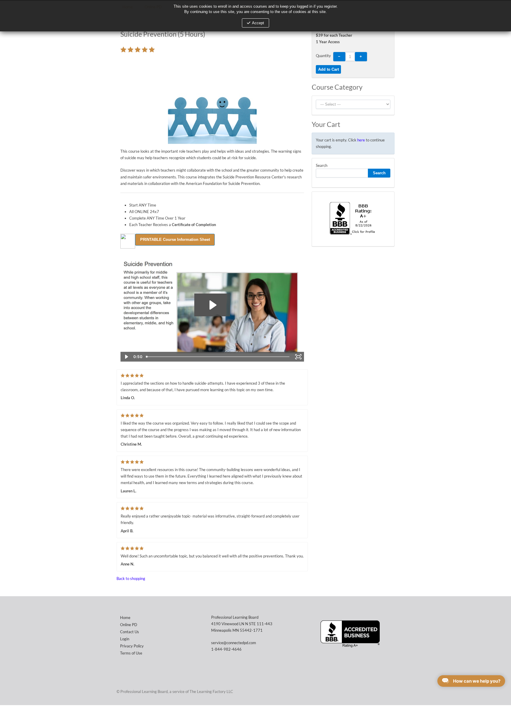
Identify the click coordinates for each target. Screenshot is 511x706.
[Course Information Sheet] (175, 239)
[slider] (218, 357)
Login (124, 638)
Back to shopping (131, 578)
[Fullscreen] (298, 357)
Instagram (388, 691)
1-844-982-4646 (226, 649)
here (361, 140)
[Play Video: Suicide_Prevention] (212, 305)
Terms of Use (131, 653)
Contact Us (129, 631)
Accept (258, 23)
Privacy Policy (132, 646)
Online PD (128, 624)
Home (125, 617)
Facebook (377, 691)
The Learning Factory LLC (211, 691)
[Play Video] (126, 357)
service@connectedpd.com (233, 642)
